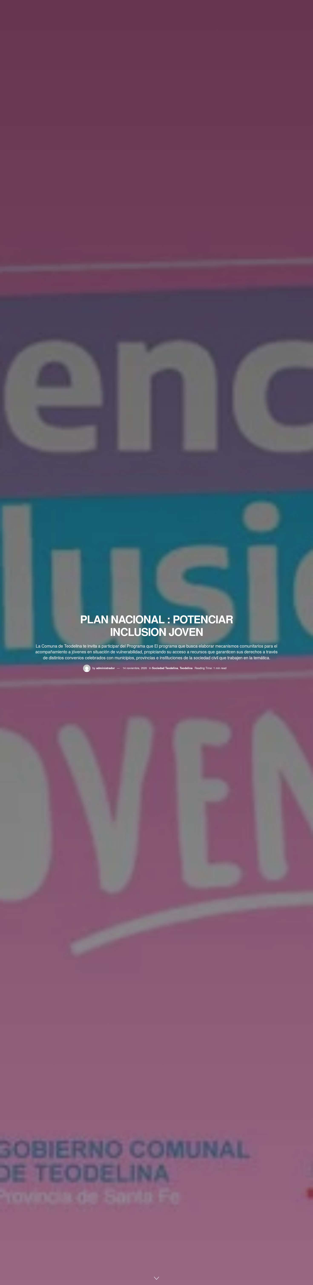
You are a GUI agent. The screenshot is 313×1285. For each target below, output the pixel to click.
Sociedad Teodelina (165, 668)
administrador (105, 668)
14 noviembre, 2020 (135, 668)
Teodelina (186, 668)
